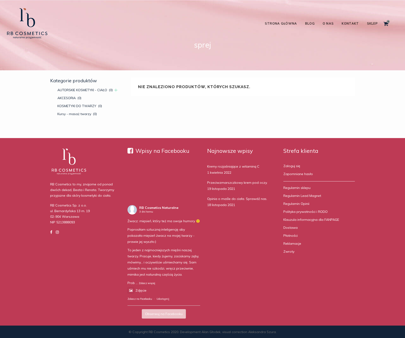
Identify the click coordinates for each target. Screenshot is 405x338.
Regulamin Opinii (296, 204)
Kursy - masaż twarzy (77, 114)
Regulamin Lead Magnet (302, 196)
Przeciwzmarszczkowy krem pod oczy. (237, 182)
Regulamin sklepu (297, 188)
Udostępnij (163, 298)
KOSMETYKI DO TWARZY (79, 106)
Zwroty (288, 251)
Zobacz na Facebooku (140, 298)
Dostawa (290, 227)
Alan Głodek (211, 332)
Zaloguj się (291, 166)
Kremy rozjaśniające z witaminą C (233, 166)
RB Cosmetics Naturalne (158, 208)
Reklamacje (292, 243)
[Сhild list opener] (115, 90)
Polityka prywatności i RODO (305, 212)
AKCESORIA (69, 98)
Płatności (290, 235)
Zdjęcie (140, 290)
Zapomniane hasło (298, 174)
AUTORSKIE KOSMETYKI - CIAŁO (85, 90)
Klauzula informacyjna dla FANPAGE (311, 220)
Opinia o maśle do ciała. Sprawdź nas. (237, 199)
